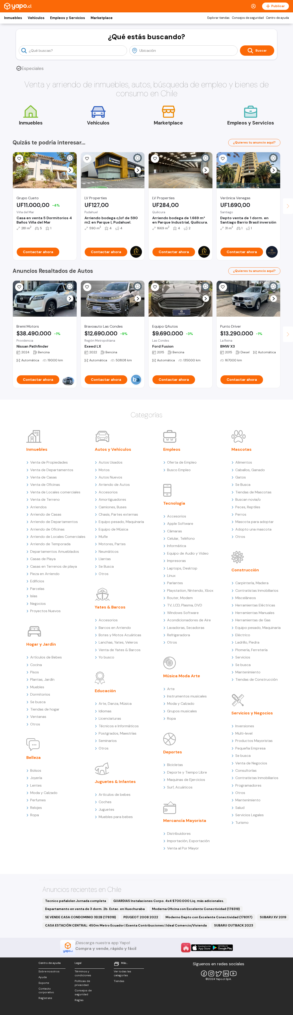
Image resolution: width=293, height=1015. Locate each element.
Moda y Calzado (43, 792)
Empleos (171, 449)
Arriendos (38, 507)
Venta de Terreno (45, 499)
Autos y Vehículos (113, 449)
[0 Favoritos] (19, 159)
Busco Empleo (179, 469)
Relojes (36, 807)
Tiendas (119, 981)
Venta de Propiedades (49, 462)
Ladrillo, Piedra (247, 642)
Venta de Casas (43, 477)
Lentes (36, 785)
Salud (239, 807)
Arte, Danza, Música (115, 703)
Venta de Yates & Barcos (120, 649)
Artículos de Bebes (46, 657)
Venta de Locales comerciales (55, 492)
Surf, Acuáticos (180, 787)
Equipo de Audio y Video (188, 553)
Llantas (105, 558)
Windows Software (183, 612)
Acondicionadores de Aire (189, 620)
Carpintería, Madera (252, 583)
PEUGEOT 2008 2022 (140, 917)
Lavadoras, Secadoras (185, 627)
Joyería (36, 777)
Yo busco (106, 657)
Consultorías (246, 770)
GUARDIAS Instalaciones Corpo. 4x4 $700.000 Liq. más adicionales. (168, 901)
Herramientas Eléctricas (255, 605)
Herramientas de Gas (253, 620)
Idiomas (105, 711)
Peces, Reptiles (247, 507)
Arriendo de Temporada (50, 544)
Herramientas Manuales (254, 612)
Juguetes (106, 809)
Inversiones (244, 726)
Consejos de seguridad (248, 18)
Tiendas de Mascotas (253, 492)
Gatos (240, 477)
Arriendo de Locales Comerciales (57, 536)
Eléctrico (242, 635)
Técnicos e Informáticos (119, 726)
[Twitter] (218, 973)
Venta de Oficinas (45, 484)
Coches (105, 801)
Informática (176, 545)
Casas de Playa (43, 558)
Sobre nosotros (49, 971)
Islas (33, 596)
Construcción (245, 570)
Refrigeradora (178, 635)
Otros (35, 724)
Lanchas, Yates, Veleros (118, 642)
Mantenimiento (247, 672)
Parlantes (175, 583)
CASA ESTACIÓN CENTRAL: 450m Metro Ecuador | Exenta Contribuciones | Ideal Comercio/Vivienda (126, 925)
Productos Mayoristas (254, 740)
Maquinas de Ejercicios (186, 779)
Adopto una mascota (253, 529)
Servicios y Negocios (252, 713)
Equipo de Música (113, 529)
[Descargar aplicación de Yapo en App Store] (201, 947)
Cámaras (174, 531)
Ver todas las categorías (122, 973)
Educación (105, 691)
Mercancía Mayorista (184, 820)
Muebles (37, 687)
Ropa (34, 815)
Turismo (242, 822)
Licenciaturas (110, 718)
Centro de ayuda (277, 18)
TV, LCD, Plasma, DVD (184, 605)
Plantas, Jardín (42, 679)
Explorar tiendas (218, 18)
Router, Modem (180, 597)
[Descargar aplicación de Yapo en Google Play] (222, 947)
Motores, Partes (112, 544)
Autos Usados (110, 462)
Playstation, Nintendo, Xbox (190, 590)
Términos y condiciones (83, 973)
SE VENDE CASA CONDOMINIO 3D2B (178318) (80, 917)
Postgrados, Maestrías (117, 733)
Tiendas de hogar (45, 709)
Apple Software (180, 523)
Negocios (38, 603)
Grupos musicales (182, 711)
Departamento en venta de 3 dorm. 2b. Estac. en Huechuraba (95, 909)
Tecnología (174, 503)
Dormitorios (40, 694)
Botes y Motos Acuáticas (120, 635)
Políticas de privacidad (82, 983)
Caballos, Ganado (250, 469)
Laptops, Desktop (182, 568)
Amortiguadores (112, 499)
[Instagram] (211, 973)
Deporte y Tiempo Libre (187, 772)
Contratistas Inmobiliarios (256, 590)
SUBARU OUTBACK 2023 (233, 925)
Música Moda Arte (181, 676)
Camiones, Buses (113, 507)
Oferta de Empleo (182, 462)
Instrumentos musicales (187, 696)
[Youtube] (233, 973)
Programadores (248, 785)
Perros (240, 514)
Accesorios (108, 492)
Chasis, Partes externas (118, 514)
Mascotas (241, 449)
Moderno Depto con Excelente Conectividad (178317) (208, 917)
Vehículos (36, 18)
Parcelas (37, 588)
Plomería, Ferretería (251, 649)
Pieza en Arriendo (45, 573)
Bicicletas (175, 764)
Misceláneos (245, 597)
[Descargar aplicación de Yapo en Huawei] (186, 947)
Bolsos (35, 770)
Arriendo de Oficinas (47, 529)
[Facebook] (204, 973)
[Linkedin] (226, 973)
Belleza (33, 757)
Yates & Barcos (110, 607)
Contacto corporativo (46, 990)
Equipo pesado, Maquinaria (121, 521)
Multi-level (243, 733)
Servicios (242, 657)
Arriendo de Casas (45, 514)
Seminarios (108, 740)
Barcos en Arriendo (115, 627)
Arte (171, 688)
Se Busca (106, 566)
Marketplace (102, 18)
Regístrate (45, 998)
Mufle (103, 536)
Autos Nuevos (110, 477)
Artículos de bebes (114, 794)
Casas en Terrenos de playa (53, 566)
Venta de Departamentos (51, 469)
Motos (104, 469)
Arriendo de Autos (114, 484)
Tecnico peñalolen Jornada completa (75, 901)
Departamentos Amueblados (54, 551)
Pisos (34, 672)
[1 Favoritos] (87, 159)
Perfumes (38, 800)
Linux (171, 575)
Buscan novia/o (248, 499)
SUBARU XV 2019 (273, 917)
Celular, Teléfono (181, 538)
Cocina (36, 664)
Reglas (79, 1000)
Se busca (38, 702)
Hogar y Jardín (41, 644)
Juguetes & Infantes (115, 781)
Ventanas (38, 716)
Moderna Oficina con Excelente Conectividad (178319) (196, 909)
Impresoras (176, 560)
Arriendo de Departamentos (54, 521)
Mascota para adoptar (254, 521)
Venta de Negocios (251, 763)
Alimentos (243, 462)
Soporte (43, 983)
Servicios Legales (249, 815)
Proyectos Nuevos (45, 610)
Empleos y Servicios (67, 18)
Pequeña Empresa (250, 748)
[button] (70, 170)
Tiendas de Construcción (256, 679)
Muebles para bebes (116, 816)
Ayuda (42, 977)
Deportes (172, 752)
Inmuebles (13, 18)
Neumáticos (109, 551)
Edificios (37, 581)
